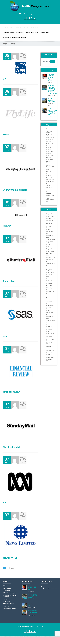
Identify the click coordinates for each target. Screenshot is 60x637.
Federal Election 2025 (50, 166)
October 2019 (50, 350)
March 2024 (50, 251)
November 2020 (49, 317)
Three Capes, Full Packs (51, 100)
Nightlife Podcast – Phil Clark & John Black (51, 77)
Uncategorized (50, 195)
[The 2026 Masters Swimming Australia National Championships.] (45, 87)
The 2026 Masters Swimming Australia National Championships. (53, 89)
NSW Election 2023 (50, 182)
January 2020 (50, 340)
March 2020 (50, 333)
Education (49, 143)
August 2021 (50, 305)
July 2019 (49, 352)
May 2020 (49, 331)
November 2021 (49, 298)
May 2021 (49, 310)
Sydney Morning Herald (15, 189)
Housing (48, 171)
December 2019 (49, 343)
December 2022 (49, 275)
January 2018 (50, 357)
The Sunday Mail (11, 447)
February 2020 (49, 336)
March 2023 (50, 272)
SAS (5, 336)
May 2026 (49, 213)
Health (48, 169)
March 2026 (50, 216)
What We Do (10, 28)
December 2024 (49, 232)
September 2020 (49, 323)
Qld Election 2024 (50, 188)
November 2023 (49, 260)
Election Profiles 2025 (50, 158)
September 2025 (49, 223)
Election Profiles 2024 (50, 154)
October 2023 (50, 263)
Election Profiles (48, 146)
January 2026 (50, 218)
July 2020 (49, 326)
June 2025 (49, 227)
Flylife (6, 134)
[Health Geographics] (30, 6)
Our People (18, 28)
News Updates (6, 37)
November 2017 (49, 360)
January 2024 (50, 257)
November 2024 (49, 236)
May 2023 (49, 270)
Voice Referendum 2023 (50, 199)
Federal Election (48, 162)
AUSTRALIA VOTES (44, 32)
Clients (28, 32)
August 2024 (50, 242)
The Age (7, 225)
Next (12, 568)
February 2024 (49, 254)
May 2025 (49, 229)
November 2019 (49, 346)
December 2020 (49, 313)
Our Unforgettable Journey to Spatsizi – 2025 (53, 112)
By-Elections (50, 135)
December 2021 (49, 294)
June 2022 (49, 280)
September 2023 (49, 266)
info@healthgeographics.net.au (30, 14)
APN (5, 79)
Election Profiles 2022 (50, 150)
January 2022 (50, 291)
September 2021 (49, 302)
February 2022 (49, 288)
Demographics (50, 137)
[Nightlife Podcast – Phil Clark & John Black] (45, 76)
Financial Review (11, 391)
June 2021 (49, 308)
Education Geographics (31, 28)
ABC (5, 502)
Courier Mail (9, 281)
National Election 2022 (50, 178)
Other (48, 185)
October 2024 (50, 239)
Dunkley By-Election (50, 140)
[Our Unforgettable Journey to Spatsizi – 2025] (45, 110)
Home (4, 28)
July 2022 (49, 278)
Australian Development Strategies (13, 32)
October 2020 (50, 320)
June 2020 (49, 329)
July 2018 (49, 355)
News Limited (10, 557)
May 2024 (49, 249)
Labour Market (48, 174)
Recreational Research (19, 37)
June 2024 (49, 246)
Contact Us (34, 32)
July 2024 (49, 244)
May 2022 (49, 283)
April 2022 (49, 285)
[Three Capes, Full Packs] (45, 100)
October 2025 (50, 221)
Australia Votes (49, 131)
